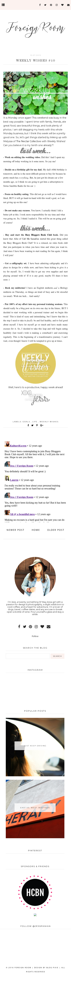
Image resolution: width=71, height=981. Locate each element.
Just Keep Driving (35, 746)
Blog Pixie (52, 967)
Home (36, 529)
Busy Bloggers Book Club (38, 234)
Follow (35, 636)
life (35, 422)
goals (27, 422)
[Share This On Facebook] (28, 425)
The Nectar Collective (28, 141)
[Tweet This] (33, 425)
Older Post (55, 529)
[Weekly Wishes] (35, 383)
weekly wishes (49, 422)
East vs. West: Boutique (35, 808)
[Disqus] (35, 481)
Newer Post (15, 529)
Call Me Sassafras (30, 238)
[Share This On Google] (42, 425)
